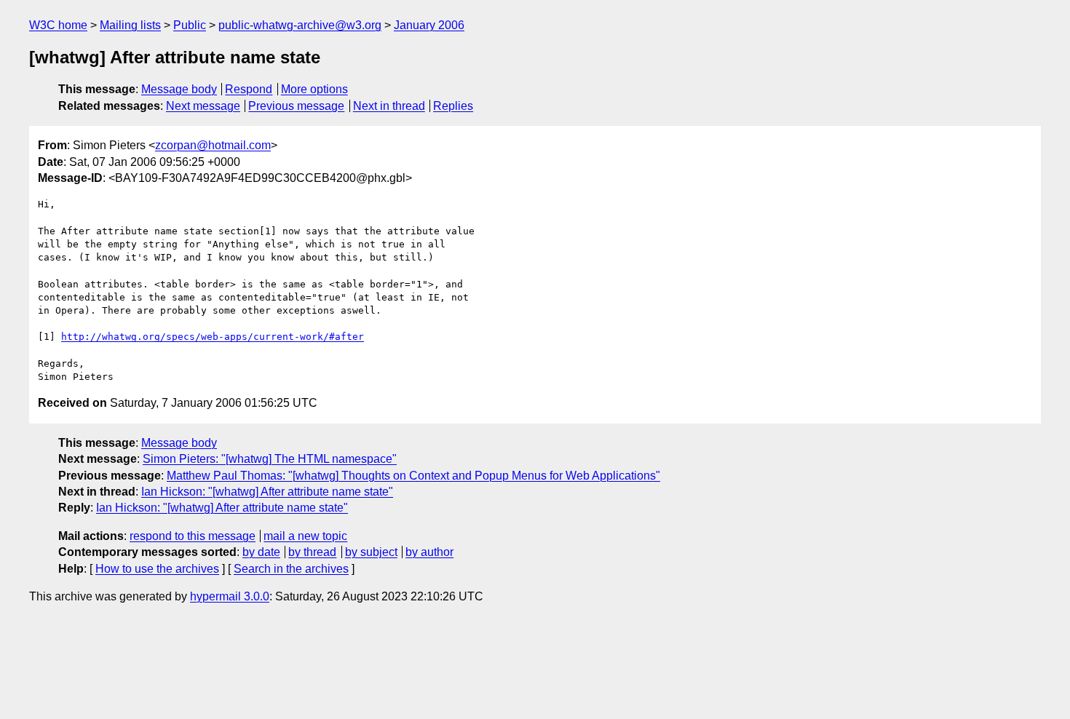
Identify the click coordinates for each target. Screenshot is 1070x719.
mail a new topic (305, 536)
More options (314, 89)
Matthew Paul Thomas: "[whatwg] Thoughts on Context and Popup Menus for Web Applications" (413, 475)
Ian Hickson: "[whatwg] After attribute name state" (267, 491)
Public (189, 25)
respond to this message (192, 536)
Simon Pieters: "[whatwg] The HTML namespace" (270, 459)
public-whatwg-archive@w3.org (299, 25)
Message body (179, 89)
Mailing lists (130, 25)
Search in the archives (291, 569)
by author (429, 552)
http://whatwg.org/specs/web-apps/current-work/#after (212, 336)
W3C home (58, 25)
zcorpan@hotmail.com (213, 145)
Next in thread (389, 106)
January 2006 (429, 25)
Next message (203, 106)
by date (261, 552)
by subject (371, 552)
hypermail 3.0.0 (229, 596)
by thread (312, 552)
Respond (248, 89)
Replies (453, 106)
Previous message (296, 106)
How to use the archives (157, 569)
